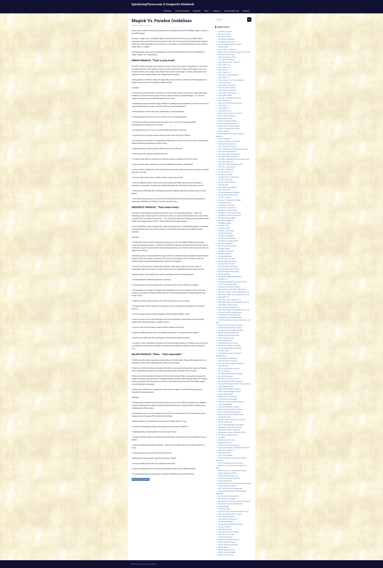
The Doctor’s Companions (227, 93)
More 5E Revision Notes (226, 182)
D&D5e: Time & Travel (225, 555)
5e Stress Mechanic (225, 256)
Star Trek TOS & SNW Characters (229, 98)
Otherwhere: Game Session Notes (230, 427)
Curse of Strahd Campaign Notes (229, 312)
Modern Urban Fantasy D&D (228, 195)
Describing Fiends (224, 417)
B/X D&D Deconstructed (226, 42)
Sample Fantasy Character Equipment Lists (233, 511)
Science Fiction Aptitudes (227, 144)
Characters (196, 11)
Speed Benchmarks (225, 529)
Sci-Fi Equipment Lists (226, 338)
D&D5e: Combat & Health (227, 552)
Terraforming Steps (225, 340)
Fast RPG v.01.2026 (225, 175)
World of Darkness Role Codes (228, 129)
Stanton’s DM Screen (225, 376)
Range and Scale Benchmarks (228, 335)
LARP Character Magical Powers (229, 391)
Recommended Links (231, 11)
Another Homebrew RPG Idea (228, 333)
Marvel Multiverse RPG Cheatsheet (230, 381)
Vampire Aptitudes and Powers (229, 141)
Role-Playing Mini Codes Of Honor (230, 514)
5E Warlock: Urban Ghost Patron (229, 213)
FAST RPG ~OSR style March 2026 (230, 164)
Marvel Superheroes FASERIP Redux (230, 414)
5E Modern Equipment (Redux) (229, 192)
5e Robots (221, 437)
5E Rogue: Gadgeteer (225, 243)
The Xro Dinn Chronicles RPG (228, 496)
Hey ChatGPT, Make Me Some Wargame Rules (234, 384)
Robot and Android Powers (227, 121)
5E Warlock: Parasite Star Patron (229, 215)
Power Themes (223, 131)
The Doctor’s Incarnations (227, 90)
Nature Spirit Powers (225, 118)
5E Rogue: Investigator (226, 236)
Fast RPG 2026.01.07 (225, 172)
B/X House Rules (224, 274)
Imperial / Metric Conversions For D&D (231, 420)
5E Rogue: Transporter (226, 251)
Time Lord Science (224, 83)
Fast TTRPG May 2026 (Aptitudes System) (233, 149)
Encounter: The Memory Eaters (229, 287)
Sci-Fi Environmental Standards (229, 412)
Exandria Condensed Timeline (228, 407)
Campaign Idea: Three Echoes (228, 177)
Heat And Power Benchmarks (228, 532)
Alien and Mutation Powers (227, 123)
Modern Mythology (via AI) (227, 261)
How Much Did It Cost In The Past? (230, 325)
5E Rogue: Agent (224, 249)
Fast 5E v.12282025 (225, 180)
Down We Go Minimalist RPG (228, 75)
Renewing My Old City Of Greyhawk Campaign (234, 483)
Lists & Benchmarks (182, 11)
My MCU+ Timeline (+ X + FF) (228, 379)
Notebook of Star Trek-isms (227, 361)
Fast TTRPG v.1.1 (224, 77)
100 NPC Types (223, 351)
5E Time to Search (224, 197)
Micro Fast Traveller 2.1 (226, 450)
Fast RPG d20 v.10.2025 (226, 259)
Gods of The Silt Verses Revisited (229, 103)
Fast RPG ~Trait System (226, 167)
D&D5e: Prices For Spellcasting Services (232, 471)
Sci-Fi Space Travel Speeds (227, 399)
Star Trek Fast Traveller (226, 534)
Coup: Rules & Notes (225, 404)
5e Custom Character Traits (227, 435)
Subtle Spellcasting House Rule (229, 478)
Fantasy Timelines (224, 527)
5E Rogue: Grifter (224, 228)
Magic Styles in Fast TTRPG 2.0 (229, 62)
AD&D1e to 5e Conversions (227, 397)
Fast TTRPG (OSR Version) (227, 187)
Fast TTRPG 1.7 (223, 70)
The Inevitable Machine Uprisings (229, 348)
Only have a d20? (224, 34)
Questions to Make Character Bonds (230, 402)
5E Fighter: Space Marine (227, 238)
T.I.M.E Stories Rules (225, 537)
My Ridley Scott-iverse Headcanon (230, 317)
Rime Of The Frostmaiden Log (228, 445)
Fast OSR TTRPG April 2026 (228, 157)
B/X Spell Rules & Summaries (228, 271)
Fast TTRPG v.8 (223, 108)
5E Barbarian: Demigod (226, 205)
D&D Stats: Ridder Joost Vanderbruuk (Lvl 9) (233, 292)
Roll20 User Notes (224, 453)
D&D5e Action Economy (226, 440)
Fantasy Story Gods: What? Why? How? (232, 289)
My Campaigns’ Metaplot (227, 499)
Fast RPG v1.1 (223, 279)
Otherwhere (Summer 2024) (228, 343)
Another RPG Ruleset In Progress (229, 389)
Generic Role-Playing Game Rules (229, 44)
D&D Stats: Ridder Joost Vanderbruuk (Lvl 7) (233, 302)
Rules (206, 11)
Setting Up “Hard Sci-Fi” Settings (229, 345)
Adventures (167, 11)
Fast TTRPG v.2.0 (224, 65)
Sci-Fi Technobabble (225, 455)
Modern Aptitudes (224, 139)
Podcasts (246, 11)
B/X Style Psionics (224, 37)
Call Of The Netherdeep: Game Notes (231, 425)
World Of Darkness (143, 479)
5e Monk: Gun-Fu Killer (226, 231)
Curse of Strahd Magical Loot (228, 307)
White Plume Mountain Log (227, 476)
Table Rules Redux (224, 203)
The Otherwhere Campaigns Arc (229, 154)
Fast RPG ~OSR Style (225, 169)
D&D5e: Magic (223, 547)
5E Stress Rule (223, 185)
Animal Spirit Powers (225, 394)
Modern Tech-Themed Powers (228, 126)
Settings (216, 11)
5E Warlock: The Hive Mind (227, 210)
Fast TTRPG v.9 (223, 106)
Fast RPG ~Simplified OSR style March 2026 (233, 159)
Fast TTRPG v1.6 (224, 72)
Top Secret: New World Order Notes (230, 524)
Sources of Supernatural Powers (229, 200)
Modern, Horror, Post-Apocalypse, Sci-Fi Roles (234, 52)
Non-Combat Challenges (226, 116)
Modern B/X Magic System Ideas (229, 277)
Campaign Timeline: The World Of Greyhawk (233, 448)
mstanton (147, 25)
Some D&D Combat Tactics (227, 305)
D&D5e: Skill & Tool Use (226, 550)
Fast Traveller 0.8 (224, 371)
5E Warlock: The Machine (227, 208)
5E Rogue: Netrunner (225, 233)
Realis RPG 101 (223, 297)
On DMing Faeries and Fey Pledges (230, 374)
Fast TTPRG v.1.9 (224, 67)
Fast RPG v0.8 (223, 366)
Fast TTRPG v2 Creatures (227, 49)
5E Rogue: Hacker (224, 254)
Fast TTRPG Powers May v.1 (228, 146)
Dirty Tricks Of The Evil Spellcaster (230, 489)
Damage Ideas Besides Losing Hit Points (232, 282)
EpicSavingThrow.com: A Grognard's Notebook (163, 4)
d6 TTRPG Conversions (226, 60)
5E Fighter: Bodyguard (226, 220)
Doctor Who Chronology (226, 85)
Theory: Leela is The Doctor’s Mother (231, 80)
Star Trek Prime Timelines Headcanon (231, 363)
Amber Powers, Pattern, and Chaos (230, 113)
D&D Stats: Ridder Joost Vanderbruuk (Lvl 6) (233, 310)
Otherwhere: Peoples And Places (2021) (232, 432)
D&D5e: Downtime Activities (228, 545)
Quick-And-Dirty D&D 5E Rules (228, 269)
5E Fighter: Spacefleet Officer (228, 241)
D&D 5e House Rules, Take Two (229, 369)
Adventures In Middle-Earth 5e (228, 540)
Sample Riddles (223, 506)
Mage (134, 479)
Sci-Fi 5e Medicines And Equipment (230, 463)
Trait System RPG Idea (226, 386)
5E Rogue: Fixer (223, 226)
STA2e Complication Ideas (227, 284)
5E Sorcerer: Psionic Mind (227, 246)
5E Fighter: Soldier (224, 223)
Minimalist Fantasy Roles (227, 57)
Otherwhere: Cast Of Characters (229, 430)
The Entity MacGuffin (225, 522)
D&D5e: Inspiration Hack (226, 542)
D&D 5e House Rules (225, 422)
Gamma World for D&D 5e (227, 486)
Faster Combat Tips (225, 481)
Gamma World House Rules (227, 266)
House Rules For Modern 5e (227, 519)
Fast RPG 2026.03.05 (225, 162)
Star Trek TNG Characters (227, 88)
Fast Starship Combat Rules (228, 358)
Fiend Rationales (224, 509)
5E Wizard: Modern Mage (227, 218)
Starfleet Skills (223, 47)
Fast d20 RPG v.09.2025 (226, 264)
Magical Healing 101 (225, 443)
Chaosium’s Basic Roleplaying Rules (230, 330)
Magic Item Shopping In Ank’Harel (230, 409)
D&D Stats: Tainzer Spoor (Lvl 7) (229, 300)
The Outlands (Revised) (226, 517)
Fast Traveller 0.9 (224, 100)
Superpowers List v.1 (225, 111)
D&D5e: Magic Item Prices (227, 473)
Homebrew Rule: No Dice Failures (229, 328)
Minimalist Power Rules (226, 55)
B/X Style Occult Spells (226, 39)
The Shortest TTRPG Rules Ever (229, 315)
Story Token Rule (224, 190)
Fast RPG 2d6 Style (225, 32)
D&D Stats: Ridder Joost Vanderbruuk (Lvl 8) (233, 295)
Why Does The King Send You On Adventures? (234, 501)
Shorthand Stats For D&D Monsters (230, 504)
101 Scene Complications (227, 151)
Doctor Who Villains (225, 95)
